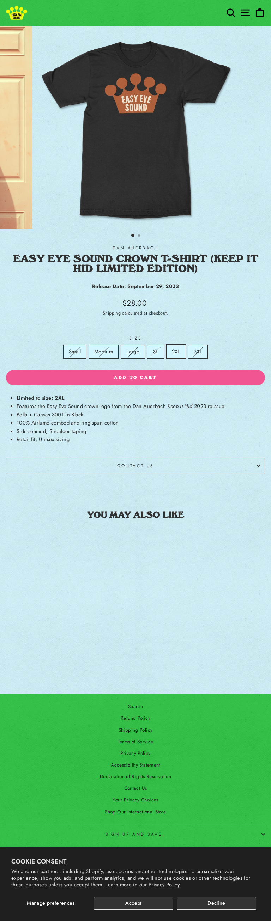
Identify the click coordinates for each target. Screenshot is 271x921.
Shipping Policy (136, 729)
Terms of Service (135, 741)
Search (135, 706)
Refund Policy (135, 717)
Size (135, 338)
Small (77, 351)
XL (158, 351)
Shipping (112, 313)
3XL (200, 351)
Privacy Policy (164, 885)
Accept (133, 903)
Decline (216, 903)
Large (135, 351)
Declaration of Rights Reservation (135, 776)
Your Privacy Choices (135, 799)
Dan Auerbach (135, 248)
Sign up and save (134, 834)
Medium (104, 351)
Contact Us (135, 466)
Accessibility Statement (135, 764)
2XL (176, 351)
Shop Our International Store (135, 811)
